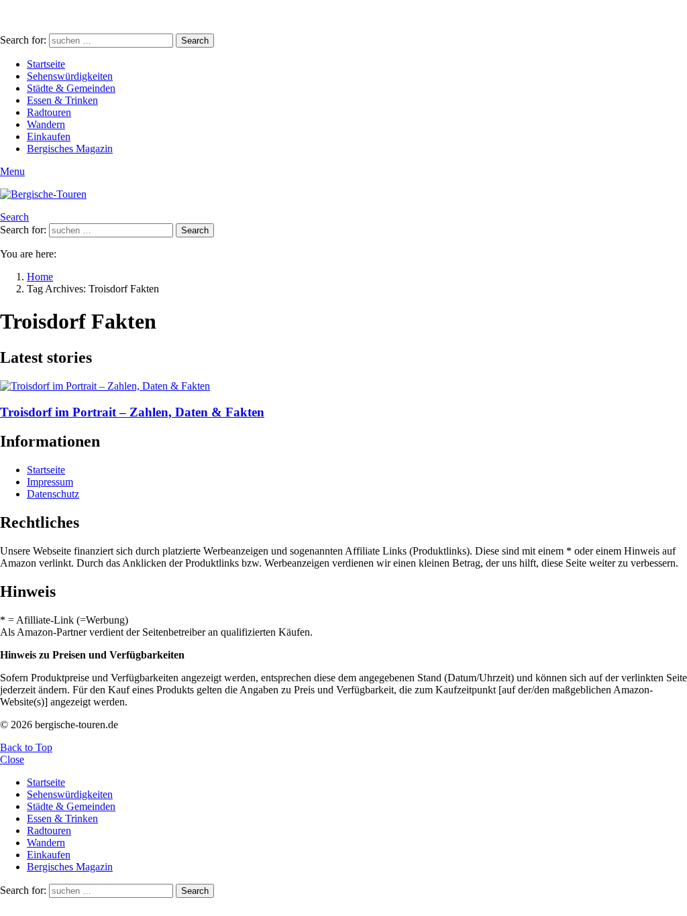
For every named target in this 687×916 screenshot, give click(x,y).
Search (195, 41)
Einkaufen (48, 136)
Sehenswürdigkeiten (70, 76)
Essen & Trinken (62, 100)
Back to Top (26, 747)
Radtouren (49, 112)
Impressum (50, 482)
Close (12, 759)
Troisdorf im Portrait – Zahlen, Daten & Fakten (132, 412)
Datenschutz (53, 494)
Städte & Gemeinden (71, 88)
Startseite (46, 64)
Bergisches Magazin (70, 148)
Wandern (46, 124)
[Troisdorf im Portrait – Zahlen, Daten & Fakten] (343, 386)
